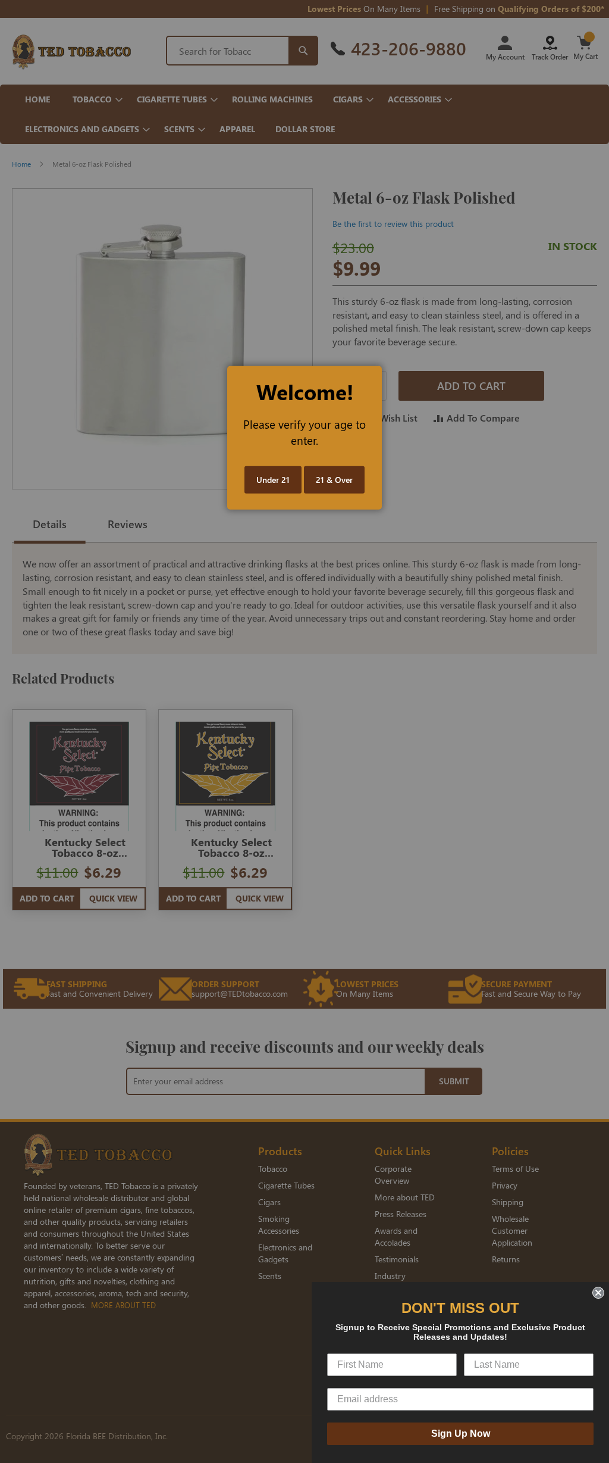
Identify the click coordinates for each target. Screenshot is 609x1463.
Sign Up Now (460, 1433)
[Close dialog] (598, 1293)
